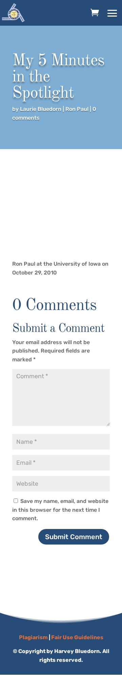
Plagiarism (33, 637)
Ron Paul (76, 109)
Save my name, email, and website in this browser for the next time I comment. (60, 510)
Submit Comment (73, 537)
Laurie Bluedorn (40, 109)
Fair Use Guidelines (77, 637)
